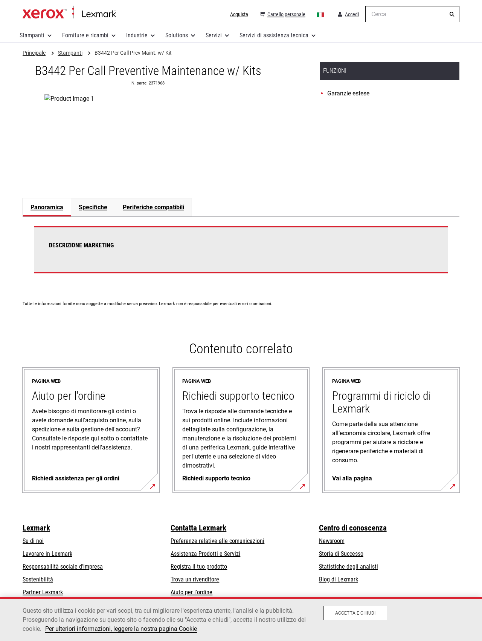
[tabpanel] (241, 254)
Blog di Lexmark (338, 579)
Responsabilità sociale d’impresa (63, 566)
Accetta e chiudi (355, 613)
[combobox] (412, 14)
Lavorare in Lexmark (47, 553)
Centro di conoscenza (353, 527)
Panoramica (47, 207)
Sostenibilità (38, 579)
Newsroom (332, 540)
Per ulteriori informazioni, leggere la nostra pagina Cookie (121, 628)
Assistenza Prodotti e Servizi (205, 553)
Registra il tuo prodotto (199, 566)
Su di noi (33, 540)
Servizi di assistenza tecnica (273, 35)
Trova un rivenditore (195, 579)
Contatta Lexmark (198, 527)
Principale (69, 12)
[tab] (47, 207)
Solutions (176, 35)
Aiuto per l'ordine (191, 592)
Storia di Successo (341, 553)
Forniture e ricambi (85, 35)
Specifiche (93, 207)
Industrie (137, 35)
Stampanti (32, 35)
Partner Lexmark (43, 592)
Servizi (214, 35)
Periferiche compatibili (153, 207)
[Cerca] (451, 14)
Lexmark (36, 527)
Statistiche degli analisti (348, 566)
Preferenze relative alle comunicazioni (217, 540)
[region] (241, 619)
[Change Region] (321, 14)
